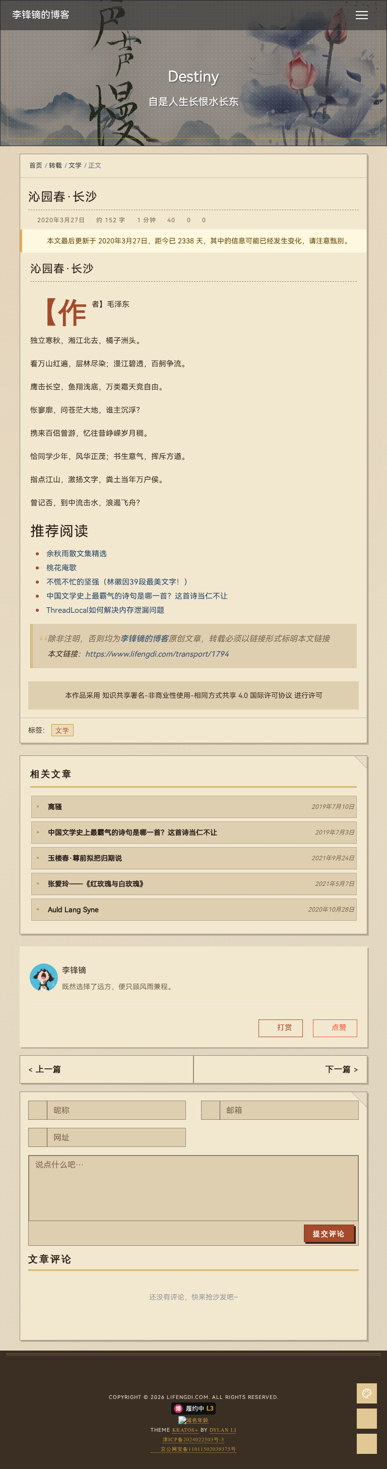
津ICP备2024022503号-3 (193, 1439)
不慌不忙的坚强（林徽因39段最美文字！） (118, 582)
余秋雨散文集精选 (76, 553)
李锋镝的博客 (144, 639)
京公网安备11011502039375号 (198, 1448)
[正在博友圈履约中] (193, 1408)
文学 (75, 165)
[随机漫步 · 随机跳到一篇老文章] (367, 1419)
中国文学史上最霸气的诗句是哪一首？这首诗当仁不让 (137, 596)
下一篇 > (342, 1068)
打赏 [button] (283, 1028)
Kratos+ (185, 1429)
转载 (55, 165)
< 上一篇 (44, 1068)
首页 (35, 165)
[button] (335, 1028)
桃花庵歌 (61, 567)
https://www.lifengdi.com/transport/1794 (157, 654)
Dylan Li (223, 1429)
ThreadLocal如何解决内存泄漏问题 (105, 610)
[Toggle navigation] (362, 15)
